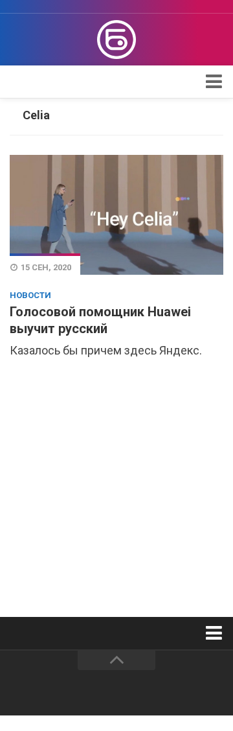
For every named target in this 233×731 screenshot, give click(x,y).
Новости (30, 295)
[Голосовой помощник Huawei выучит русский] (116, 215)
